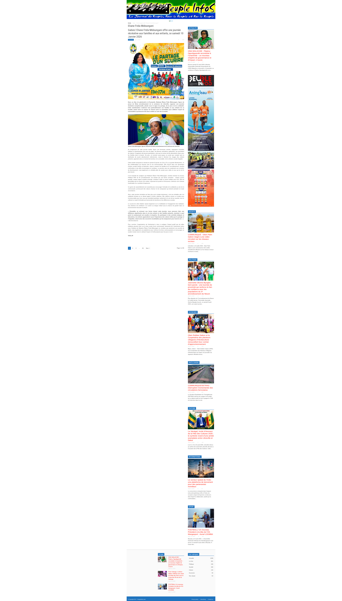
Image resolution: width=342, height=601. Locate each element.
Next (147, 248)
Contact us (210, 599)
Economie (201, 573)
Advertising (203, 599)
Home (129, 23)
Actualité (131, 39)
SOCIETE (192, 212)
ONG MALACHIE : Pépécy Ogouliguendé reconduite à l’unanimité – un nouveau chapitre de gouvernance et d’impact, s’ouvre (199, 55)
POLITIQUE (192, 260)
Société (201, 567)
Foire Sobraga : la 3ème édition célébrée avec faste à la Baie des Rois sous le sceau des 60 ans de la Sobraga (176, 575)
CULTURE (192, 408)
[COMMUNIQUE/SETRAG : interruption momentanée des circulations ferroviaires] (201, 374)
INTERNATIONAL (195, 457)
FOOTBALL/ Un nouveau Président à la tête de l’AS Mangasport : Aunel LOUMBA (200, 532)
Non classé (201, 576)
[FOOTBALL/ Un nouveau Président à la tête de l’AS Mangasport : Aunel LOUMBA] (201, 518)
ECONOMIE (193, 312)
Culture (201, 570)
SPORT (191, 507)
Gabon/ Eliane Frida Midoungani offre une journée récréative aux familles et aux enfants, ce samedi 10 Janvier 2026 (155, 33)
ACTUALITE (193, 28)
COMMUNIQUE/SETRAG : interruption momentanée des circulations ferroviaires (200, 387)
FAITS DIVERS (194, 362)
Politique (201, 564)
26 (143, 248)
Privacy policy (195, 599)
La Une (201, 561)
